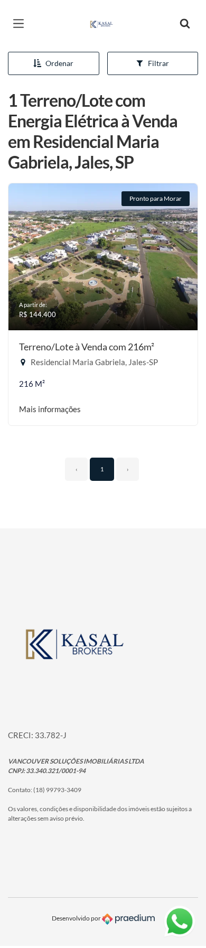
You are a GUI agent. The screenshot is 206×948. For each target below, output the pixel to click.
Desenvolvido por (77, 919)
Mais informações (50, 409)
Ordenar (59, 63)
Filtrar (158, 63)
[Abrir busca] (184, 23)
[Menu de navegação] (21, 24)
